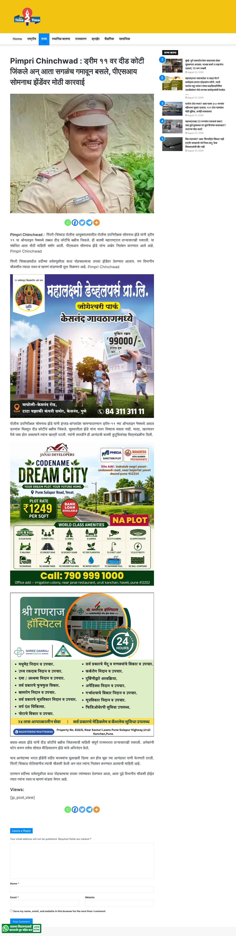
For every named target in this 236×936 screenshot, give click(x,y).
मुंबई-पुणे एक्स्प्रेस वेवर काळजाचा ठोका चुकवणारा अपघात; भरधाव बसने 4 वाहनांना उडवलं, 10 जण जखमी (204, 64)
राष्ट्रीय (31, 39)
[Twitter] (82, 222)
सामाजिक (124, 39)
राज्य (44, 39)
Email (14, 897)
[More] (96, 222)
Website (90, 897)
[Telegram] (89, 222)
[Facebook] (75, 222)
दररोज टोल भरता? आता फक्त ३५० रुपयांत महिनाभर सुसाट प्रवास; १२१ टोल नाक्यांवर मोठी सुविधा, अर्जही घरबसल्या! (204, 107)
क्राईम (95, 39)
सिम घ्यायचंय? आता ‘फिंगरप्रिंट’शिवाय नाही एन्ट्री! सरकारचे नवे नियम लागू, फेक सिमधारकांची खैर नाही (204, 142)
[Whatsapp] (68, 222)
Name (14, 883)
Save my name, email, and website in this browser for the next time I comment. (59, 911)
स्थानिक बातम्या (61, 39)
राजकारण (80, 39)
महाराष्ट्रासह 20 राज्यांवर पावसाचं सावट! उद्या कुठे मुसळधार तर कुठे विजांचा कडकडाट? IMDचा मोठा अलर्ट (205, 125)
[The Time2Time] (28, 16)
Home (17, 39)
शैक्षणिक (109, 39)
